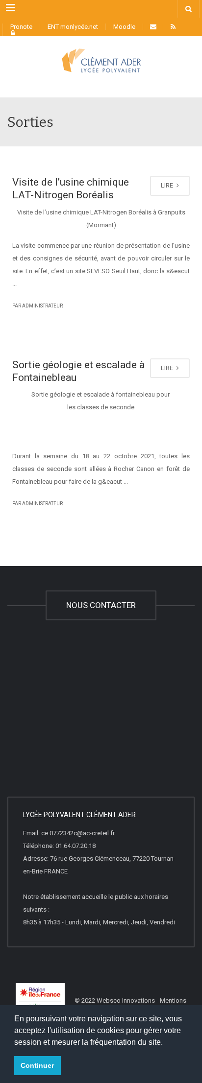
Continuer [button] (37, 1065)
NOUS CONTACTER (101, 605)
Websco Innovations (126, 1000)
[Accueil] (101, 72)
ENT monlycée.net (73, 27)
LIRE (168, 185)
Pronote (21, 27)
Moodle (124, 27)
